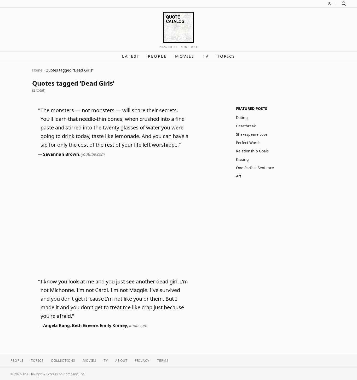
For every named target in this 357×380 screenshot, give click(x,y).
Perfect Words (248, 142)
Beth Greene (85, 325)
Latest (131, 56)
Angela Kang (56, 325)
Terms (163, 360)
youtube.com (93, 154)
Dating (242, 117)
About (121, 360)
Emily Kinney (113, 325)
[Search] (344, 3)
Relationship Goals (252, 151)
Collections (63, 360)
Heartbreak (246, 125)
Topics (226, 56)
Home (37, 70)
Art (238, 176)
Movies (184, 56)
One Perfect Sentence (255, 167)
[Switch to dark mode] (329, 4)
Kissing (242, 159)
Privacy (142, 360)
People (157, 56)
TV (206, 56)
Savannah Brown (61, 154)
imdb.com (138, 325)
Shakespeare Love (251, 134)
